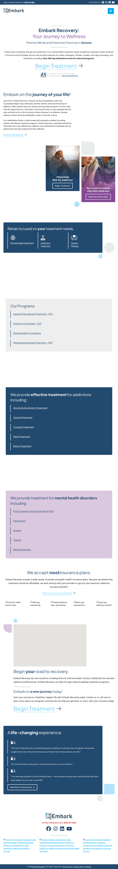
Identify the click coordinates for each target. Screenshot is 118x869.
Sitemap (88, 867)
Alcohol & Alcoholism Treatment (30, 407)
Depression (19, 520)
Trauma (17, 539)
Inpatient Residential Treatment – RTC (33, 314)
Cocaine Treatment (23, 427)
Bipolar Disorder (22, 549)
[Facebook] (103, 2)
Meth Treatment (21, 436)
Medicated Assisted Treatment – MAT (33, 342)
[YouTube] (113, 2)
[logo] (13, 9)
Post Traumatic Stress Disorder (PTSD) (33, 511)
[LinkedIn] (110, 2)
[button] (50, 644)
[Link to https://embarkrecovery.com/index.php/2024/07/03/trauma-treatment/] (82, 237)
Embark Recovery (38, 867)
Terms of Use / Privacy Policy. (73, 867)
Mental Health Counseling (27, 333)
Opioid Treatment (22, 417)
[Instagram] (106, 2)
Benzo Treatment (22, 446)
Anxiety (17, 530)
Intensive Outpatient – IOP (27, 323)
